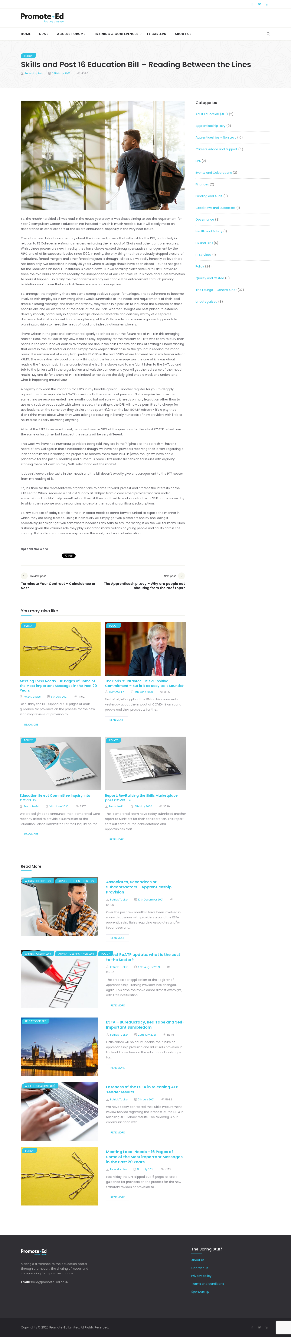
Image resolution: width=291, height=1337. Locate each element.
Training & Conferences (116, 34)
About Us (183, 34)
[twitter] (61, 650)
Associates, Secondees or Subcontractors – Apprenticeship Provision (138, 887)
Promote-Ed (116, 692)
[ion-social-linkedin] (267, 4)
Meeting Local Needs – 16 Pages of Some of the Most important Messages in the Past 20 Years (58, 686)
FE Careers (156, 34)
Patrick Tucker (119, 899)
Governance (205, 219)
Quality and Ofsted (210, 278)
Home (26, 34)
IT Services (203, 255)
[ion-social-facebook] (252, 4)
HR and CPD (204, 243)
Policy (28, 56)
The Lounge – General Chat (216, 290)
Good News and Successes (215, 208)
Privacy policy (201, 1276)
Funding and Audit (209, 196)
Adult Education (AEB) (40, 1086)
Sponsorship (200, 1291)
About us (198, 1260)
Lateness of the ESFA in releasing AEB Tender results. (142, 1089)
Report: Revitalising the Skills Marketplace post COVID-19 (141, 798)
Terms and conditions (207, 1284)
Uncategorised (35, 1021)
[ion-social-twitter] (259, 4)
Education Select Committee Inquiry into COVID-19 (55, 798)
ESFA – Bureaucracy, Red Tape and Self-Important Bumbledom (145, 1024)
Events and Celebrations (214, 173)
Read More (31, 724)
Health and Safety (209, 231)
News (44, 34)
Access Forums (71, 34)
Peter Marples (33, 73)
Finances (202, 184)
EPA (198, 161)
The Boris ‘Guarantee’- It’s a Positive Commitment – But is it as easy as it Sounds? (144, 683)
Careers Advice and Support (216, 149)
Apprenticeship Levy (38, 881)
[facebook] (51, 650)
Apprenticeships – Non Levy (216, 137)
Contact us (199, 1268)
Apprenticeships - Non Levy (76, 881)
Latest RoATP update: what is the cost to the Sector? (143, 957)
